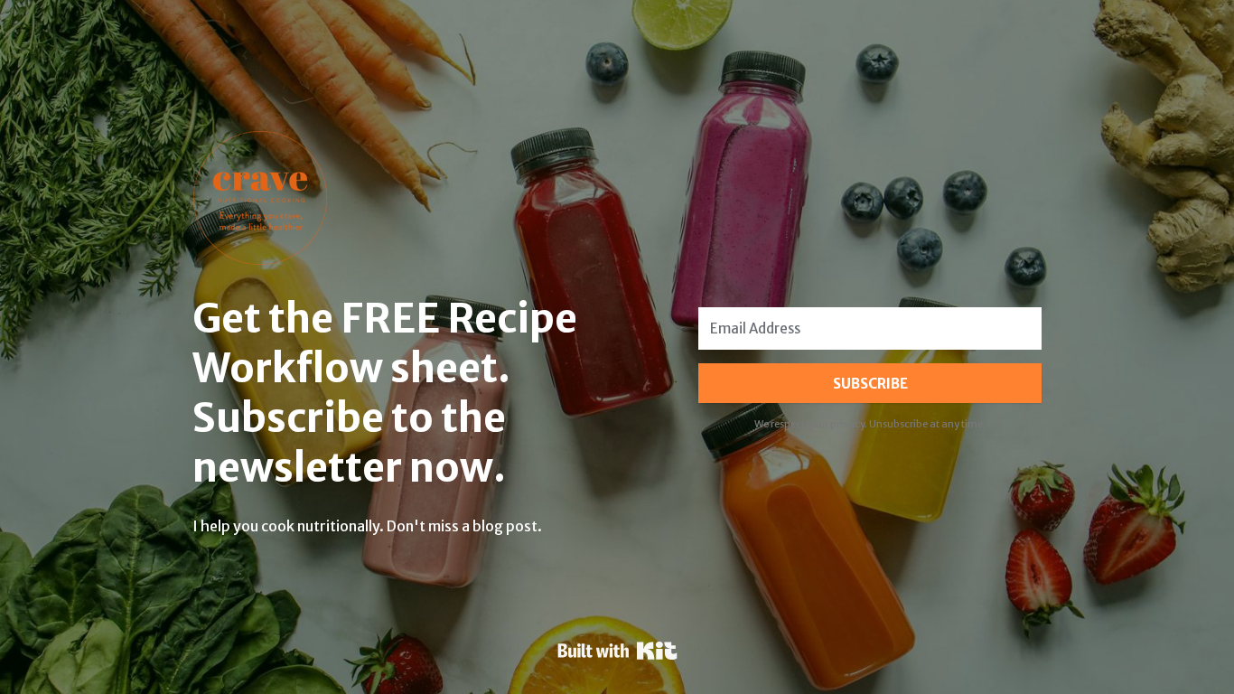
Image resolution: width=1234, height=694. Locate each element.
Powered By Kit (617, 650)
